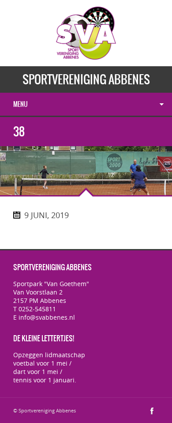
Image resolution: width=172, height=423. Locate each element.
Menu (20, 104)
